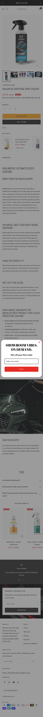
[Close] (39, 342)
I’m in (22, 369)
